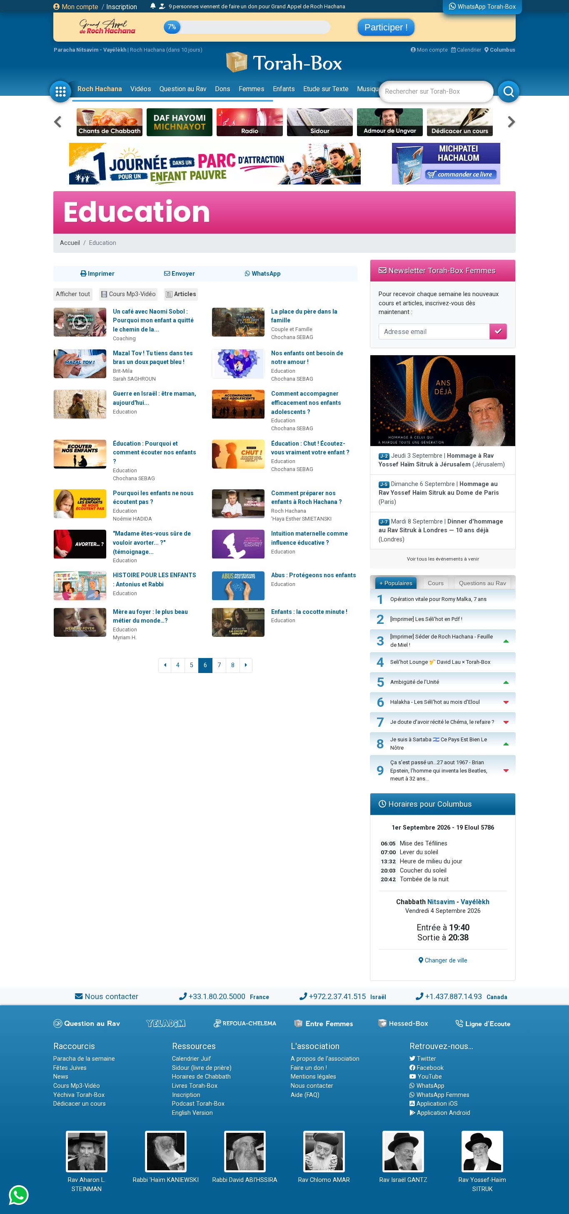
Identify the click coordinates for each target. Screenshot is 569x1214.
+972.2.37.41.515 (337, 996)
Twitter (425, 1058)
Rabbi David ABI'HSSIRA (244, 1180)
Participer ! (386, 27)
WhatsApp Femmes (442, 1095)
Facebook (429, 1068)
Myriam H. (125, 637)
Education (283, 371)
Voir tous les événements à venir (443, 559)
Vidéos (140, 89)
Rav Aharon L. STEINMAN (86, 1185)
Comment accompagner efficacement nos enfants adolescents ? (306, 402)
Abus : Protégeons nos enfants (313, 575)
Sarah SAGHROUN (134, 379)
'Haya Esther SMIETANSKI (301, 519)
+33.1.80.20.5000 (217, 996)
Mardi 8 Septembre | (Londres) (441, 530)
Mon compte (79, 7)
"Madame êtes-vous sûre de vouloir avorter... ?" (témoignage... (152, 542)
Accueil (70, 243)
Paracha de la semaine (84, 1058)
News (60, 1076)
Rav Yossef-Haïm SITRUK (482, 1185)
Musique (369, 89)
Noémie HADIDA (132, 519)
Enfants (284, 89)
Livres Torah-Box (194, 1085)
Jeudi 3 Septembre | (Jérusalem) (442, 460)
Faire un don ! (309, 1068)
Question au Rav (183, 89)
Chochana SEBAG (292, 337)
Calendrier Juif (191, 1058)
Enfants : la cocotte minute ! (309, 611)
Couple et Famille (291, 329)
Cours (436, 583)
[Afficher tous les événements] (153, 6)
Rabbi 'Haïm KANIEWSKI (166, 1180)
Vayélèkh (475, 902)
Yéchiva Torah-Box (79, 1095)
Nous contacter (111, 996)
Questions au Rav (482, 583)
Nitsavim (441, 902)
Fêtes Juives (70, 1068)
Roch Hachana (99, 89)
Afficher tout (73, 294)
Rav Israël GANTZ (403, 1180)
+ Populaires (395, 583)
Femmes (252, 89)
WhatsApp (429, 1085)
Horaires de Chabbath (201, 1076)
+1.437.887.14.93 (453, 996)
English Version (192, 1113)
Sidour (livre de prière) (202, 1068)
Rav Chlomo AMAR (324, 1180)
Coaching (124, 338)
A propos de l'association (325, 1058)
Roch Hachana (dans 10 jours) (166, 50)
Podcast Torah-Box (198, 1103)
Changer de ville (445, 960)
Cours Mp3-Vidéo (132, 294)
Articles (185, 294)
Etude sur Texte (326, 89)
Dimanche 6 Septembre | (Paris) (439, 493)
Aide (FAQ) (305, 1095)
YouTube (429, 1076)
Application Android (442, 1113)
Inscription (121, 7)
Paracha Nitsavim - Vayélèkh (90, 50)
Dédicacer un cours (79, 1103)
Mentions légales (313, 1076)
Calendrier (468, 50)
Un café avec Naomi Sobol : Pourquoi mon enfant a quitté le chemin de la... (153, 320)
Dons (222, 89)
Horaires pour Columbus (429, 804)
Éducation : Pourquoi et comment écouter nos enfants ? (154, 452)
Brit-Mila (122, 371)
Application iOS (436, 1103)
